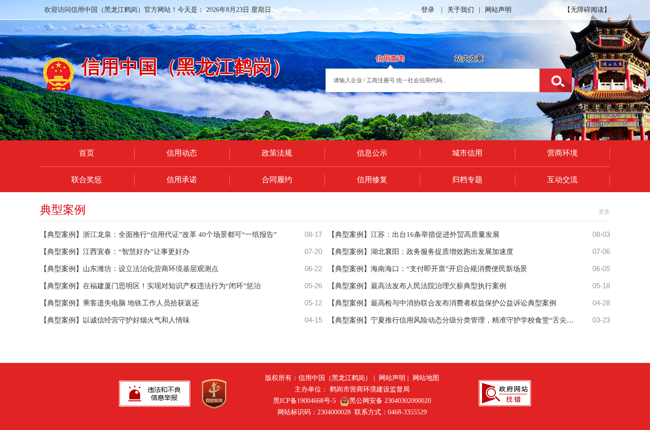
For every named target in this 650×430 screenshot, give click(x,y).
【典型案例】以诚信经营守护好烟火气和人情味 (115, 320)
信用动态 (182, 153)
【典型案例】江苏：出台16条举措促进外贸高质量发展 (414, 234)
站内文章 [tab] (469, 58)
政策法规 (277, 153)
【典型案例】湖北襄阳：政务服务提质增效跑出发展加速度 (420, 251)
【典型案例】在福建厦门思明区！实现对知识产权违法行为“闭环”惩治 (150, 286)
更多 (604, 211)
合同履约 (277, 180)
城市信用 (467, 153)
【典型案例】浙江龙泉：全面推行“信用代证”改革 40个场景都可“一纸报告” (158, 234)
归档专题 (467, 180)
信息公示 (372, 153)
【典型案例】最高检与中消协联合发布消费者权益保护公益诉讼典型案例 (442, 303)
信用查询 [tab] (390, 58)
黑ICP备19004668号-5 (304, 400)
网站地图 (426, 377)
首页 (86, 153)
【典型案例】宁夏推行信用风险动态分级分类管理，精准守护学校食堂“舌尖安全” (456, 320)
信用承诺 (182, 180)
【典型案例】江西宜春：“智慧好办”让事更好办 (114, 251)
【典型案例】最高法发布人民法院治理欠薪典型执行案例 (417, 286)
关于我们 (460, 9)
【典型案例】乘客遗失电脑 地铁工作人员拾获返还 (119, 303)
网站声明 (498, 9)
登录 (427, 9)
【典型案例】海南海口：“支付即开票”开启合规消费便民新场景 (427, 269)
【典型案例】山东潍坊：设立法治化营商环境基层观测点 (129, 269)
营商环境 (562, 153)
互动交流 (562, 180)
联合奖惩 (86, 180)
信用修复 (372, 180)
